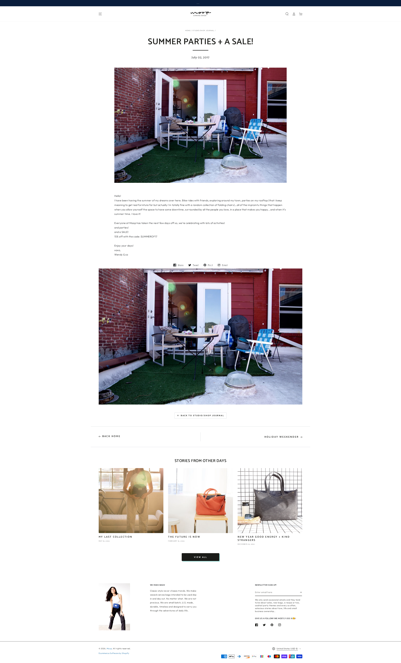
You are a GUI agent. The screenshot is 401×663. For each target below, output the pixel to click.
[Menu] (100, 14)
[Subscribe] (301, 592)
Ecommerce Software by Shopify (114, 653)
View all (200, 557)
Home (188, 31)
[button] (287, 14)
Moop (109, 648)
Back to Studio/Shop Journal (202, 415)
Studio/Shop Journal (203, 31)
